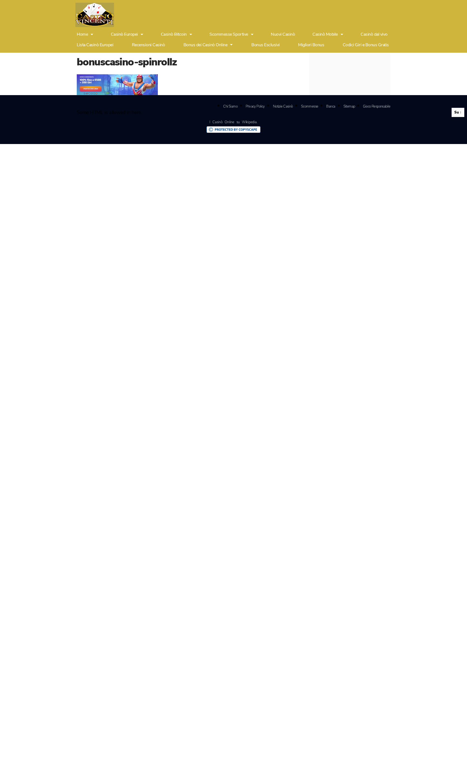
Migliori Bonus (311, 45)
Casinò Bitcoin (174, 34)
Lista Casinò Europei (95, 45)
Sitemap (349, 106)
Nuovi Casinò (283, 34)
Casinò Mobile (325, 34)
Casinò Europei (124, 34)
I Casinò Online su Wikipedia (232, 122)
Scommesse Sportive (228, 34)
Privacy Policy (255, 106)
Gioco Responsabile (376, 106)
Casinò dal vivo (374, 34)
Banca (330, 106)
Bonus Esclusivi (265, 45)
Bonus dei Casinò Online (206, 45)
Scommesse (309, 106)
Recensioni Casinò (148, 45)
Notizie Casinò (283, 106)
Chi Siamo (230, 106)
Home (82, 34)
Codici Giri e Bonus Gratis (366, 45)
